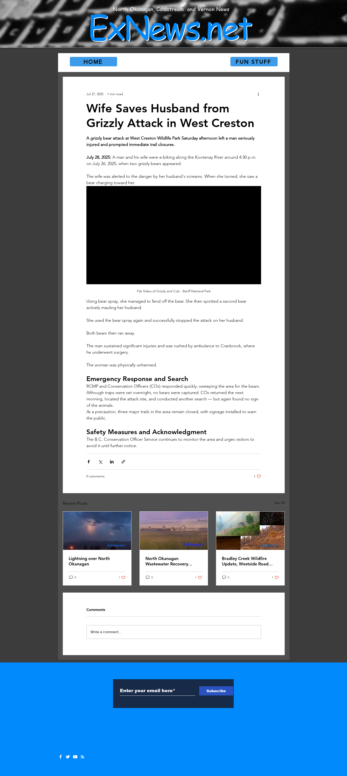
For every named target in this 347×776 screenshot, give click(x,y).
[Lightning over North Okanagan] (97, 531)
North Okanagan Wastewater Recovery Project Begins (166, 561)
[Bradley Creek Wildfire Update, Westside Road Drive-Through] (250, 531)
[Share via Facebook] (88, 461)
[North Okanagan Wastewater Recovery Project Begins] (174, 531)
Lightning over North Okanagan (89, 561)
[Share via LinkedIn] (112, 461)
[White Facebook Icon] (60, 756)
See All (279, 502)
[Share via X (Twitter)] (100, 461)
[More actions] (258, 94)
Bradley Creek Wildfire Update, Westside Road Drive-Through (245, 561)
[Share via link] (123, 461)
